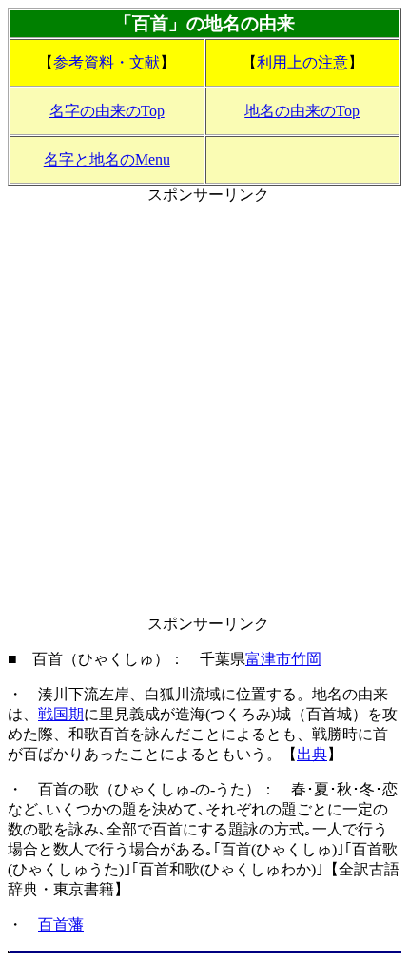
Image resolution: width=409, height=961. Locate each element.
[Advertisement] (204, 410)
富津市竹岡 (283, 659)
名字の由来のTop (107, 111)
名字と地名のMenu (107, 159)
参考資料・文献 (106, 62)
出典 (312, 754)
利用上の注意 (302, 62)
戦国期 (61, 714)
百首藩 (61, 924)
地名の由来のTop (302, 111)
